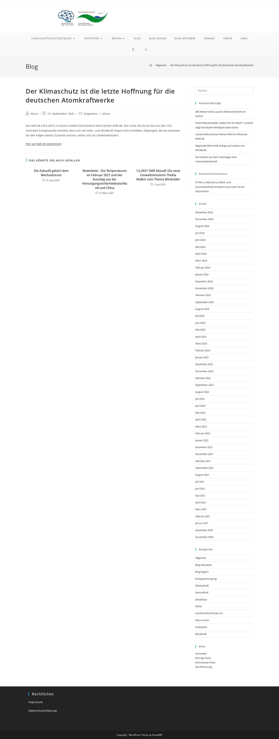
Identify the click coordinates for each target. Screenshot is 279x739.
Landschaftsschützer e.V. (209, 613)
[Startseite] (151, 65)
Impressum (35, 702)
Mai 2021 (200, 495)
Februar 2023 (202, 350)
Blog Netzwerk (203, 565)
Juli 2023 (199, 315)
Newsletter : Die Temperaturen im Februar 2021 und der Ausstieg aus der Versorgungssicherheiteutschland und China (104, 179)
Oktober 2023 (203, 295)
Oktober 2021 (203, 461)
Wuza (34, 113)
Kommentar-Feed (205, 662)
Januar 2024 (201, 274)
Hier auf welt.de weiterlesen (43, 144)
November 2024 (204, 219)
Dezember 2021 (204, 447)
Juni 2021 (200, 488)
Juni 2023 (200, 322)
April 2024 (200, 253)
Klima (106, 113)
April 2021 (200, 502)
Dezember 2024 (204, 212)
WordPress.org (203, 667)
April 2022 (200, 419)
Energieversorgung (206, 578)
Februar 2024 (202, 267)
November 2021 (204, 454)
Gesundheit (201, 592)
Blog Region (202, 571)
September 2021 (204, 468)
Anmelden (201, 653)
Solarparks (201, 627)
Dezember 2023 (204, 281)
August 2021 (202, 474)
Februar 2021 (202, 516)
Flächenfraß (202, 585)
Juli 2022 (199, 398)
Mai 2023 (200, 329)
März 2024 (201, 260)
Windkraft (200, 634)
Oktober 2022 (203, 378)
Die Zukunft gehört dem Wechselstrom (51, 173)
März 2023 (201, 343)
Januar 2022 (201, 440)
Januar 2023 (201, 357)
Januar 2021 (201, 523)
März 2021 (201, 509)
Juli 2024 (199, 233)
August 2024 (202, 226)
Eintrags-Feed (203, 658)
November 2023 (204, 288)
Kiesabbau (201, 599)
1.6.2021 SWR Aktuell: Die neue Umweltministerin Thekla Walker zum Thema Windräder (158, 175)
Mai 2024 (200, 247)
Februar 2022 (202, 433)
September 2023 (204, 302)
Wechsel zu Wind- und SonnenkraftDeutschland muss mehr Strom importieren (219, 187)
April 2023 (200, 336)
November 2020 (204, 537)
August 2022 (202, 392)
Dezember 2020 (204, 530)
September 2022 (204, 385)
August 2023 (202, 309)
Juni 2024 (200, 240)
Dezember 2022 (204, 364)
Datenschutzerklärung (42, 710)
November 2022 (204, 371)
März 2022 (201, 426)
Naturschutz (202, 620)
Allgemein (91, 113)
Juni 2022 (200, 405)
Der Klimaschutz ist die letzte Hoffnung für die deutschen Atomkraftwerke (211, 65)
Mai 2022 (200, 412)
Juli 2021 (199, 481)
